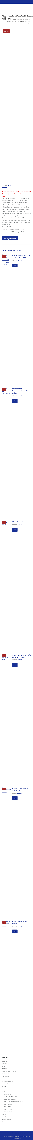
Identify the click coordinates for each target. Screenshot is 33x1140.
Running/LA (5, 1076)
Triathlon (4, 1117)
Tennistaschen (8, 1112)
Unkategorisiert (6, 1119)
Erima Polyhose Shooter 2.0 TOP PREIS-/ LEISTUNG (21, 257)
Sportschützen (6, 1084)
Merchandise (6, 1074)
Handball (4, 1069)
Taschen (4, 1086)
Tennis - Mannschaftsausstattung (13, 1101)
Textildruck (5, 1114)
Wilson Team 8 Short (18, 522)
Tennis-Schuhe (8, 1104)
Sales (3, 1079)
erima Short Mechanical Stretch (19, 922)
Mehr (15, 265)
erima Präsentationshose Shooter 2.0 (20, 789)
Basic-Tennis (7, 1094)
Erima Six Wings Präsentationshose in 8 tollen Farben (21, 391)
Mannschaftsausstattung (9, 1071)
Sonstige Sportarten (7, 1081)
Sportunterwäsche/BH (10, 1099)
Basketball (5, 1063)
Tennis (4, 1091)
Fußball (4, 1066)
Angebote (4, 1061)
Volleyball (4, 1122)
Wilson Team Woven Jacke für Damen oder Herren (21, 656)
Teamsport (5, 1089)
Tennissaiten (7, 1107)
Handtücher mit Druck (10, 1096)
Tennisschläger (8, 1109)
